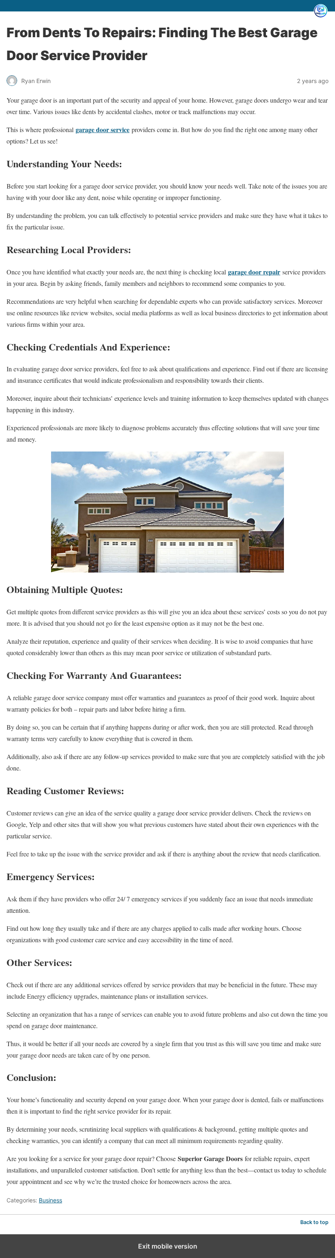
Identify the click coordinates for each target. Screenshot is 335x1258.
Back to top (314, 1222)
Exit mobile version (167, 1246)
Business (50, 1200)
